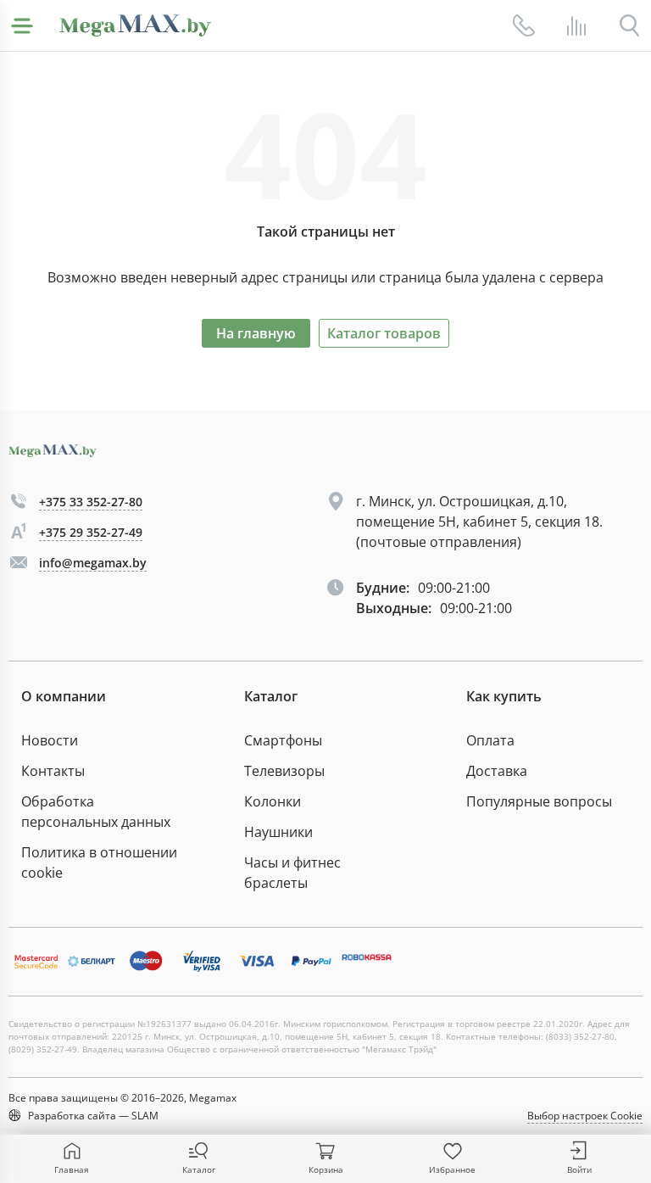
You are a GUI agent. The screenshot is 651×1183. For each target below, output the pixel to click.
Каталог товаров (384, 333)
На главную (256, 333)
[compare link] (576, 25)
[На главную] (135, 25)
